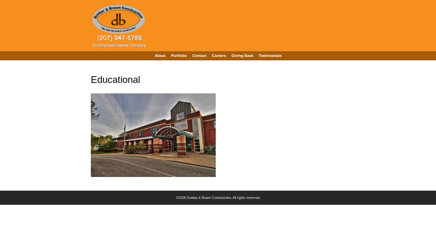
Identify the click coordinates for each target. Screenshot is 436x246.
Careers (219, 56)
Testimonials (270, 56)
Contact (199, 56)
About (160, 56)
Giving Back (242, 56)
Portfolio (179, 56)
